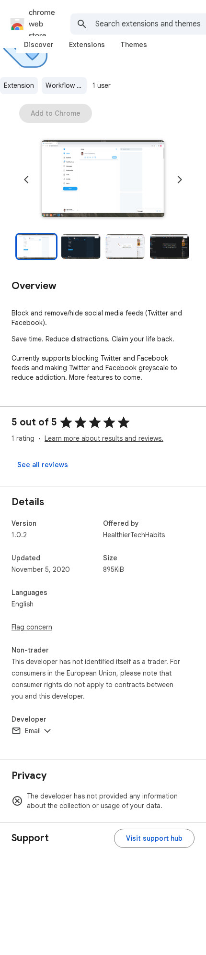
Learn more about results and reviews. (104, 438)
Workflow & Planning (66, 85)
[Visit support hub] (154, 838)
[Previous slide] (26, 179)
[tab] (38, 44)
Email (33, 730)
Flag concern (31, 627)
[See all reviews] (42, 464)
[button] (103, 179)
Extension (19, 85)
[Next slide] (179, 179)
